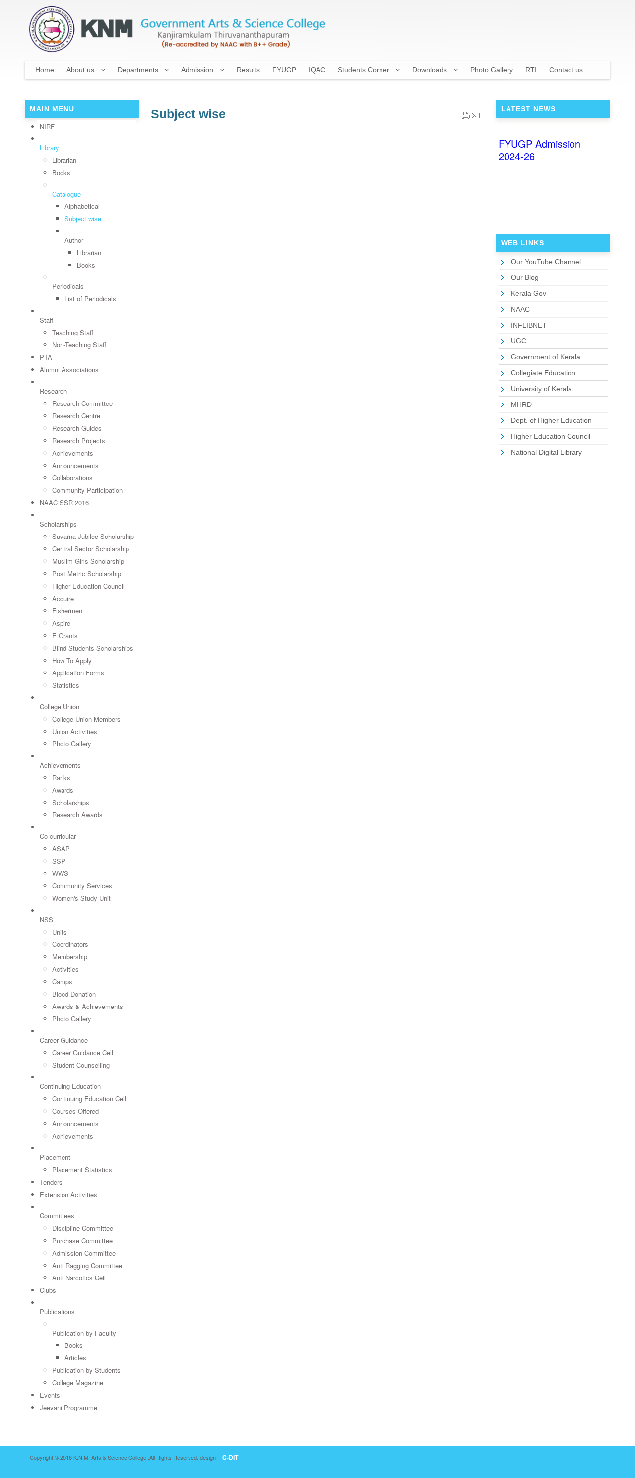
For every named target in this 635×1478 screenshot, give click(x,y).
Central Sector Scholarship (90, 548)
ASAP (61, 848)
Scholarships (58, 524)
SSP (58, 861)
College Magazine (77, 1382)
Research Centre (76, 415)
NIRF (47, 126)
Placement (55, 1157)
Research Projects (78, 440)
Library (49, 147)
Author (73, 240)
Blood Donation (74, 994)
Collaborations (72, 477)
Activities (65, 969)
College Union (59, 706)
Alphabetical (82, 206)
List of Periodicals (90, 298)
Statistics (65, 685)
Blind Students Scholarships (92, 648)
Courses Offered (75, 1111)
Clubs (48, 1290)
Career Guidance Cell (82, 1052)
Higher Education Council (88, 586)
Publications (57, 1311)
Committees (57, 1215)
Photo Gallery (71, 743)
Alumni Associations (69, 369)
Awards (62, 790)
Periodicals (68, 286)
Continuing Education (70, 1086)
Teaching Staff (72, 332)
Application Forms (78, 672)
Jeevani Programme (68, 1407)
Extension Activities (68, 1194)
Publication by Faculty (84, 1333)
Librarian (64, 160)
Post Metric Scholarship (86, 573)
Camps (62, 981)
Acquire (63, 598)
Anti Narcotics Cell (79, 1277)
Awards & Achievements (87, 1006)
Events (50, 1395)
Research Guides (77, 428)
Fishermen (67, 610)
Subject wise (82, 218)
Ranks (61, 777)
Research (53, 391)
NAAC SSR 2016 (64, 502)
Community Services (82, 885)
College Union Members (86, 719)
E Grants (65, 635)
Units (59, 932)
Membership (69, 956)
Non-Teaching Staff (79, 344)
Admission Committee (84, 1253)
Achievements (72, 453)
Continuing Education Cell (89, 1098)
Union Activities (74, 731)
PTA (46, 357)
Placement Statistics (82, 1169)
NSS (46, 919)
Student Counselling (81, 1065)
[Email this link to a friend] (476, 117)
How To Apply (72, 660)
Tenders (51, 1182)
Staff (46, 320)
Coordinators (70, 944)
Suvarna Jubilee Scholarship (93, 536)
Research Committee (82, 403)
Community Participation (87, 490)
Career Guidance (64, 1040)
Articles (75, 1357)
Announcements (75, 465)
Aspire (61, 623)
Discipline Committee (82, 1228)
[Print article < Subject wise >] (466, 117)
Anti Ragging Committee (87, 1265)
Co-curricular (58, 836)
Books (61, 172)
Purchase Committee (82, 1240)
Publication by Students (86, 1370)
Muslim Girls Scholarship (88, 561)
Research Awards (77, 814)
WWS (60, 873)
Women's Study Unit (81, 898)
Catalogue (66, 194)
